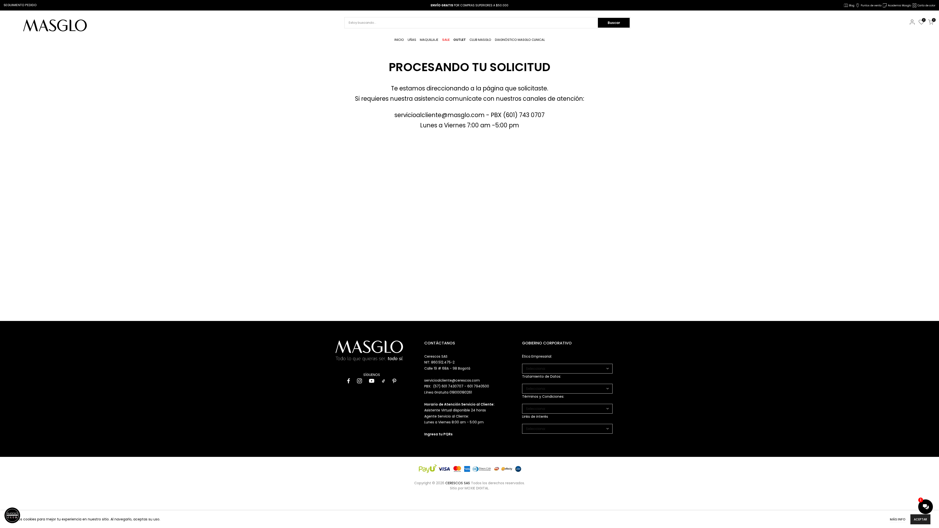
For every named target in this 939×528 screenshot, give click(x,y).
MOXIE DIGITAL (477, 488)
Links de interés (535, 416)
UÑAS (412, 39)
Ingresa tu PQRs (438, 434)
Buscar (614, 22)
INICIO (399, 39)
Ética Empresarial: (537, 356)
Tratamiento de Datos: (541, 376)
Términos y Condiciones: (543, 396)
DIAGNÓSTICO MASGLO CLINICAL (520, 39)
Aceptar (920, 519)
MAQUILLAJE (429, 39)
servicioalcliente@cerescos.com (452, 380)
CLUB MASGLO (480, 39)
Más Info (897, 519)
